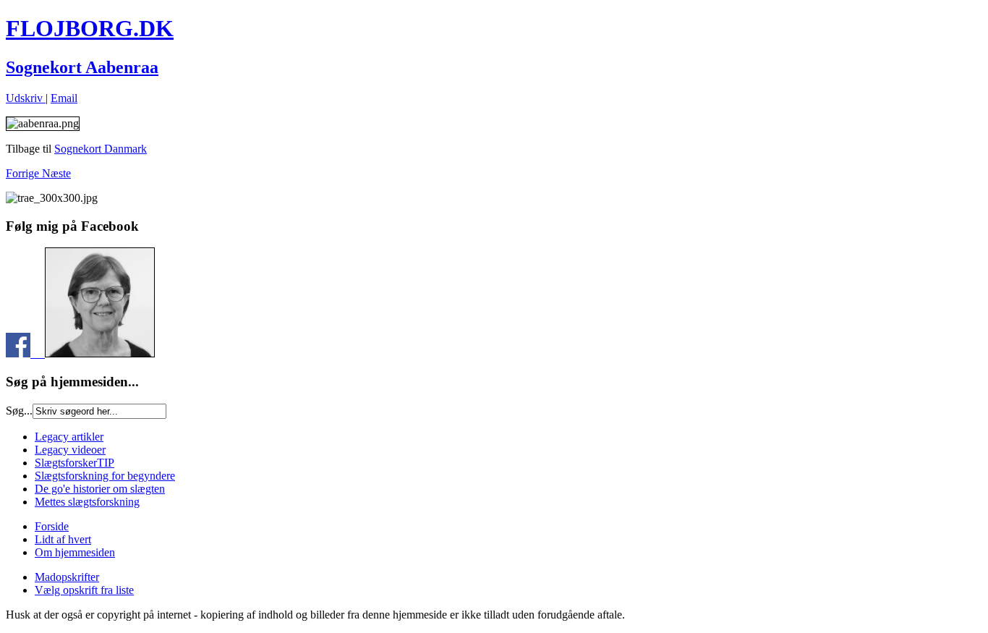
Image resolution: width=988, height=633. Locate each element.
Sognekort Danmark (100, 149)
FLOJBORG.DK (90, 28)
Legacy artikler (69, 436)
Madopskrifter (67, 577)
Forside (52, 526)
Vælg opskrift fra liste (84, 590)
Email (64, 98)
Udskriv (26, 98)
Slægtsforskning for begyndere (105, 476)
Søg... (19, 410)
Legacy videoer (70, 449)
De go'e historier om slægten (100, 489)
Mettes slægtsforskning (87, 502)
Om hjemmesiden (75, 552)
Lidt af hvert (63, 539)
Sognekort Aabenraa (82, 67)
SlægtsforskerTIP (74, 462)
